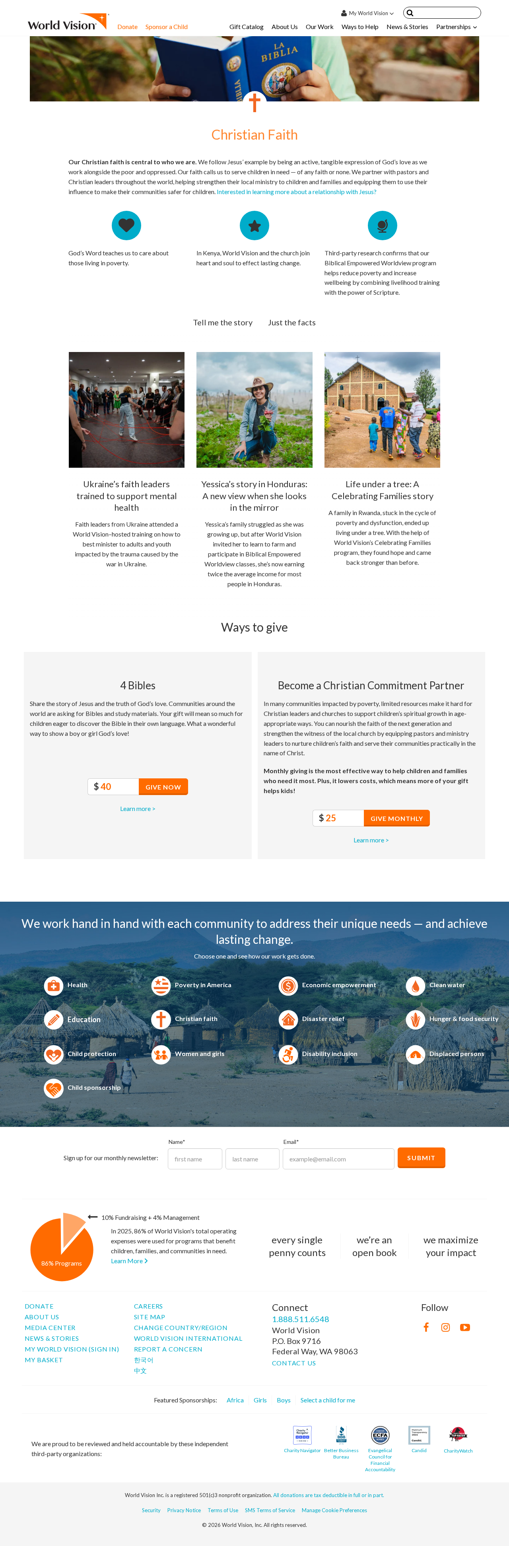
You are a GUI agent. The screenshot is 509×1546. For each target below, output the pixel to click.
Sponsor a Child (167, 26)
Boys (284, 1400)
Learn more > (137, 808)
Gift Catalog (246, 26)
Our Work (320, 26)
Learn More (127, 1260)
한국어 (144, 1359)
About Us (285, 26)
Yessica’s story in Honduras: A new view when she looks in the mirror (254, 495)
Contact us (294, 1363)
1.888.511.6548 (300, 1319)
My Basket (44, 1359)
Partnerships (453, 26)
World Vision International (188, 1338)
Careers (148, 1306)
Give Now (163, 787)
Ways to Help (360, 26)
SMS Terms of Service (270, 1510)
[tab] (222, 322)
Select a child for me (328, 1400)
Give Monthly (397, 818)
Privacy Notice (184, 1510)
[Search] (410, 14)
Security (151, 1510)
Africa (235, 1400)
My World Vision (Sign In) (72, 1349)
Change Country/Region (181, 1327)
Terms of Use (223, 1510)
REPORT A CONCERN (168, 1349)
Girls (260, 1400)
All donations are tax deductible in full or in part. (328, 1495)
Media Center (50, 1327)
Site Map (149, 1316)
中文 (141, 1370)
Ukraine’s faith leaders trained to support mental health (126, 495)
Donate (127, 26)
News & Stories (407, 26)
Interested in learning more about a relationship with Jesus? (297, 191)
